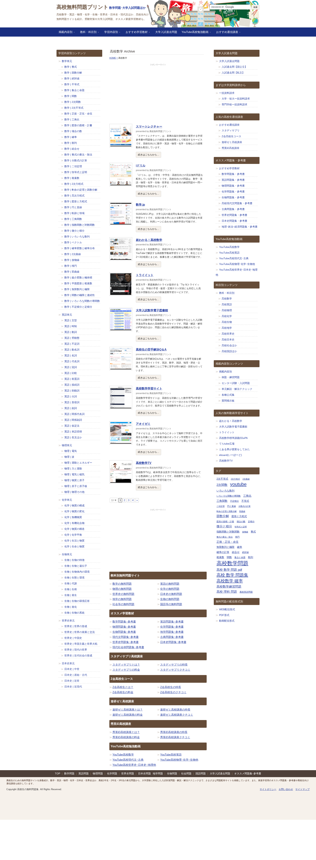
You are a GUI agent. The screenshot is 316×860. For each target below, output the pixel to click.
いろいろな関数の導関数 (229, 496)
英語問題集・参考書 (233, 179)
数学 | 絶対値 (71, 78)
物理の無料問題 (122, 588)
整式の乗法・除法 (225, 537)
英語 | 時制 (70, 326)
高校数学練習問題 (229, 586)
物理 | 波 (69, 456)
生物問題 (172, 773)
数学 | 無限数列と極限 (77, 289)
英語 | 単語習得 (73, 431)
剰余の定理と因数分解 (227, 511)
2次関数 (222, 485)
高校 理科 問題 (227, 591)
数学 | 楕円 (70, 265)
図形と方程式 (239, 516)
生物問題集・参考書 (233, 197)
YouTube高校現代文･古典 (128, 759)
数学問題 (69, 773)
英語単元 (67, 314)
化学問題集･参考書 (172, 626)
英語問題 (83, 773)
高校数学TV (143, 462)
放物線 (245, 532)
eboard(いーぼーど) (230, 455)
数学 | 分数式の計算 (75, 160)
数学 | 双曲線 (71, 271)
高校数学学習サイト (149, 388)
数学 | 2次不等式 (73, 107)
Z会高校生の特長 (170, 687)
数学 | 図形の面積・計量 (78, 125)
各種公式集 (228, 394)
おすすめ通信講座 (226, 33)
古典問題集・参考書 (233, 209)
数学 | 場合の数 (73, 131)
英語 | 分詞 (70, 396)
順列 (250, 557)
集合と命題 (239, 557)
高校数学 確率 (230, 581)
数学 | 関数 (70, 96)
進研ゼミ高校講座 (232, 142)
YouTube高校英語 (171, 754)
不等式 (245, 501)
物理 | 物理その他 (74, 491)
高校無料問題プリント (82, 7)
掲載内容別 (64, 33)
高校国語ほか (229, 351)
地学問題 (158, 773)
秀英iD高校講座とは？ (126, 732)
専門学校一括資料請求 (234, 104)
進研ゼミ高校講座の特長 (175, 709)
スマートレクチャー (149, 126)
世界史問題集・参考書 (234, 214)
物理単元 (67, 445)
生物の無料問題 (169, 599)
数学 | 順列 (70, 142)
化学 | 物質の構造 (74, 528)
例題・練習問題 (231, 377)
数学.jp (140, 204)
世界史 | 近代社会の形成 (78, 655)
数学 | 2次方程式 (73, 183)
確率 (239, 547)
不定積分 (234, 501)
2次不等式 (222, 478)
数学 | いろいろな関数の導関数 (82, 300)
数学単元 (67, 61)
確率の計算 (223, 552)
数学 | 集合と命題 (74, 90)
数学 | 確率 (70, 137)
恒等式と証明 (241, 527)
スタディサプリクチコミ (175, 669)
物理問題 (98, 773)
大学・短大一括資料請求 (236, 98)
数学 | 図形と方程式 (75, 201)
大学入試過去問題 (166, 31)
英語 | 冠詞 (70, 367)
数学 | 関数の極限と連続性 (79, 295)
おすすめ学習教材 (135, 33)
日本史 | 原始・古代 (75, 674)
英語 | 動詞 (70, 332)
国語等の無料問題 (171, 604)
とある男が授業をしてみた (234, 449)
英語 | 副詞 (70, 408)
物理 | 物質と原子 (74, 480)
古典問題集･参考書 (172, 636)
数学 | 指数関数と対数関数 (79, 224)
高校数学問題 (232, 563)
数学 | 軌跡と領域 (74, 213)
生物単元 (67, 554)
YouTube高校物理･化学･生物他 (179, 759)
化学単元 (67, 499)
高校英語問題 (246, 592)
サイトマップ (302, 789)
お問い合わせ (286, 789)
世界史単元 (68, 620)
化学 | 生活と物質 (74, 540)
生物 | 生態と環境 (74, 577)
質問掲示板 (228, 400)
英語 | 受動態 (71, 337)
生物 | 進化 (70, 606)
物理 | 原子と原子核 (75, 486)
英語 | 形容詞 (71, 402)
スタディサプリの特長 (174, 664)
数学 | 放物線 (71, 259)
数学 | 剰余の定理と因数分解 (80, 189)
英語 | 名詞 (70, 355)
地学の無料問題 (122, 599)
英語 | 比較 (70, 373)
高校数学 (227, 298)
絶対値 (245, 552)
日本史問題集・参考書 (234, 220)
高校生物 (227, 322)
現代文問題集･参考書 (125, 636)
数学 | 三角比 (71, 119)
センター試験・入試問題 (236, 383)
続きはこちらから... (148, 154)
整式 (253, 531)
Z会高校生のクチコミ (173, 692)
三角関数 (222, 500)
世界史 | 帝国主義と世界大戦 (80, 643)
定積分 (251, 521)
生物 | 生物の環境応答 (77, 600)
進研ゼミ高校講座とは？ (127, 709)
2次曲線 (246, 479)
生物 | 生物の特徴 (74, 560)
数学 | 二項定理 (73, 166)
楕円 (237, 537)
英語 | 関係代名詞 (74, 414)
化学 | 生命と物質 (74, 546)
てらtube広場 (226, 443)
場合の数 (241, 521)
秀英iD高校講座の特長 (173, 732)
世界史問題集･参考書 (125, 642)
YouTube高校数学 (123, 754)
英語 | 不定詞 (71, 343)
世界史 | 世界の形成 (75, 626)
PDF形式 (224, 615)
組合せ (236, 552)
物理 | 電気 (70, 450)
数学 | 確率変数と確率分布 (79, 248)
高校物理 (227, 310)
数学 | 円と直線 (73, 207)
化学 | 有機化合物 (74, 523)
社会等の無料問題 (123, 604)
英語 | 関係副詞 (73, 419)
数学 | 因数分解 (73, 72)
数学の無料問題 (122, 583)
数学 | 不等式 (71, 84)
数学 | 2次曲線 (72, 254)
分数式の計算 (244, 506)
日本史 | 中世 (71, 669)
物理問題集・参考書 (233, 185)
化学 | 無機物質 (73, 517)
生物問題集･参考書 (124, 631)
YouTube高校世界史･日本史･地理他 (134, 764)
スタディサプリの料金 (126, 669)
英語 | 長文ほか (73, 437)
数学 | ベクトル (73, 242)
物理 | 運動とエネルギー (78, 462)
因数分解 (223, 516)
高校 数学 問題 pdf (229, 570)
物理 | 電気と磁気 (74, 474)
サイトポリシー (268, 789)
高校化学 (227, 316)
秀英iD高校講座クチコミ (175, 737)
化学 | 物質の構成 (74, 505)
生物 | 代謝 (70, 583)
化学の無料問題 (169, 588)
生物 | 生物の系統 (74, 612)
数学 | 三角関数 (73, 219)
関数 (229, 557)
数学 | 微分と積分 (74, 230)
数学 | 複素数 (71, 178)
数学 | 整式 (70, 66)
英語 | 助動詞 (71, 390)
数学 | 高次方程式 (74, 195)
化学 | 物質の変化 (74, 511)
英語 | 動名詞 (71, 349)
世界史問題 (127, 773)
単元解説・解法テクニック (237, 388)
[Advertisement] (158, 93)
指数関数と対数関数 (228, 531)
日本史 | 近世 (71, 680)
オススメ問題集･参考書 (247, 773)
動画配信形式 (226, 620)
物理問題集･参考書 (124, 626)
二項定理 (221, 506)
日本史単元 (68, 663)
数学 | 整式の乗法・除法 (78, 154)
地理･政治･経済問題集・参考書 (239, 226)
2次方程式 (235, 479)
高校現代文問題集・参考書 (237, 203)
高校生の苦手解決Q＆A (151, 349)
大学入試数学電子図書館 (152, 310)
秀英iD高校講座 (230, 148)
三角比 (247, 495)
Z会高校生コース (231, 136)
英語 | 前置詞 (71, 378)
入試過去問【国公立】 (234, 66)
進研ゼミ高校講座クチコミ (176, 714)
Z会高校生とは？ (122, 687)
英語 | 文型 (70, 320)
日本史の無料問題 (171, 593)
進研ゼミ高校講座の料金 (127, 714)
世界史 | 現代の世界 (75, 649)
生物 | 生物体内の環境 (77, 571)
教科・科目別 (87, 33)
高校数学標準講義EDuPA (233, 437)
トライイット (144, 275)
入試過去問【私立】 (233, 72)
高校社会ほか (229, 345)
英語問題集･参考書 (172, 621)
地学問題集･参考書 (172, 631)
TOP (57, 773)
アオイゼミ (143, 423)
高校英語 (227, 304)
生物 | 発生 (70, 595)
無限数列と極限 (225, 547)
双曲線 (242, 511)
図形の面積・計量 (225, 521)
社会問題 (186, 773)
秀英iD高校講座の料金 (126, 737)
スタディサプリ (231, 130)
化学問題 (112, 773)
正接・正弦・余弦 (227, 541)
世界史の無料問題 (123, 593)
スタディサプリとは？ (126, 664)
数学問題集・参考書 (233, 174)
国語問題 (200, 773)
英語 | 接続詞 (71, 384)
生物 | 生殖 (70, 589)
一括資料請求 (226, 92)
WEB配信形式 (227, 609)
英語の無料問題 (169, 583)
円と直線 (231, 506)
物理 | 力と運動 (73, 468)
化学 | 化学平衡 (73, 534)
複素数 (220, 557)
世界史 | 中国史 (73, 637)
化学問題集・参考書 (233, 191)
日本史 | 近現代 (73, 686)
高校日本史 (228, 339)
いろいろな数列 (225, 490)
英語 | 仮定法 (71, 425)
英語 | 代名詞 (71, 361)
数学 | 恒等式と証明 (75, 172)
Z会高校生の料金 (122, 692)
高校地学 (227, 327)
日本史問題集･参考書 (173, 642)
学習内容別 (110, 33)
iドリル (140, 165)
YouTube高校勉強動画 (193, 33)
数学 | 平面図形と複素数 (78, 283)
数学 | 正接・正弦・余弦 (78, 113)
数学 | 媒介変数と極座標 (78, 277)
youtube (238, 484)
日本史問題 (144, 773)
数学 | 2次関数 (72, 101)
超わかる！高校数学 (149, 239)
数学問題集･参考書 (124, 621)
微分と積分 (224, 526)
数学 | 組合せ (71, 148)
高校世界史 (228, 333)
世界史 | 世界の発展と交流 (79, 632)
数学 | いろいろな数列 (77, 236)
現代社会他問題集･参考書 (128, 647)
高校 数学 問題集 (232, 575)
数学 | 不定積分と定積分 (78, 306)
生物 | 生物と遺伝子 (75, 565)
